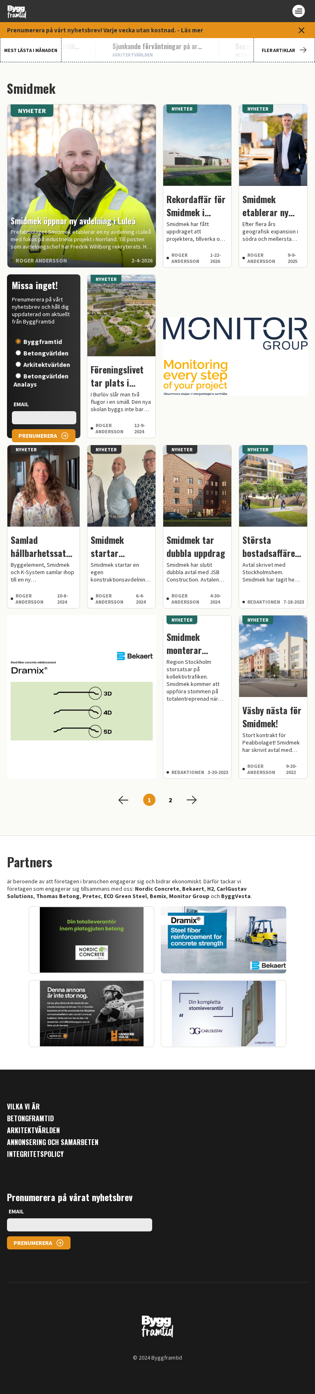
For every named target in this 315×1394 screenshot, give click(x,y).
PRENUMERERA (37, 435)
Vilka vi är (23, 1106)
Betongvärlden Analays (41, 380)
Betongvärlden (45, 353)
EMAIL (21, 404)
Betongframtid (30, 1118)
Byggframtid (42, 341)
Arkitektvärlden (46, 364)
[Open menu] (299, 11)
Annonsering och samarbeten (52, 1142)
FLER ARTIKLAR (278, 50)
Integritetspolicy (35, 1154)
